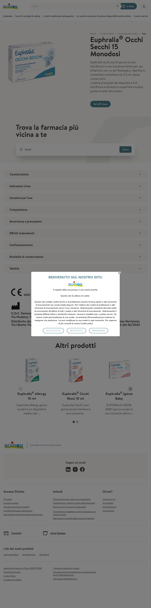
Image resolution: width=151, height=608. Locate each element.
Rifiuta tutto (76, 330)
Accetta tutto (53, 330)
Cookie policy (86, 323)
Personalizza (98, 330)
